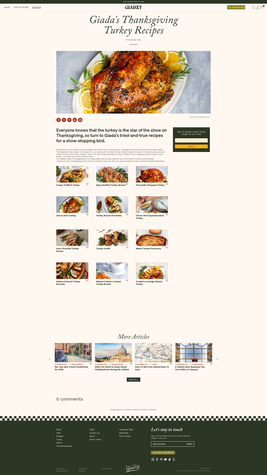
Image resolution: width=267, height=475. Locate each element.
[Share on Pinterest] (69, 120)
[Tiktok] (169, 460)
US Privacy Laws (106, 468)
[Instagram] (153, 460)
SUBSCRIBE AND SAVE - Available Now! (133, 2)
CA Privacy (82, 470)
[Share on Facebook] (58, 120)
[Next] (217, 359)
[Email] (75, 120)
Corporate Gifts (126, 429)
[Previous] (50, 359)
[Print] (80, 120)
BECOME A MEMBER (163, 452)
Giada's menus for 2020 (105, 161)
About (92, 436)
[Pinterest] (161, 460)
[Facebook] (157, 460)
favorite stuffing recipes (129, 161)
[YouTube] (165, 460)
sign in (119, 410)
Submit (189, 444)
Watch (59, 443)
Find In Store (21, 7)
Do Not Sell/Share (62, 470)
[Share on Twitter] (64, 120)
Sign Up (191, 146)
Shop (7, 7)
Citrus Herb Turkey (77, 154)
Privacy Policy (60, 468)
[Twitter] (174, 460)
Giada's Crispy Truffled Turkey (123, 154)
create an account (131, 410)
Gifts (58, 433)
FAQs (91, 429)
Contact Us (94, 433)
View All (133, 379)
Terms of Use (83, 468)
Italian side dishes (157, 161)
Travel (59, 439)
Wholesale (123, 433)
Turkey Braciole (150, 152)
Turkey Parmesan (134, 152)
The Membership (236, 7)
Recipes (36, 7)
